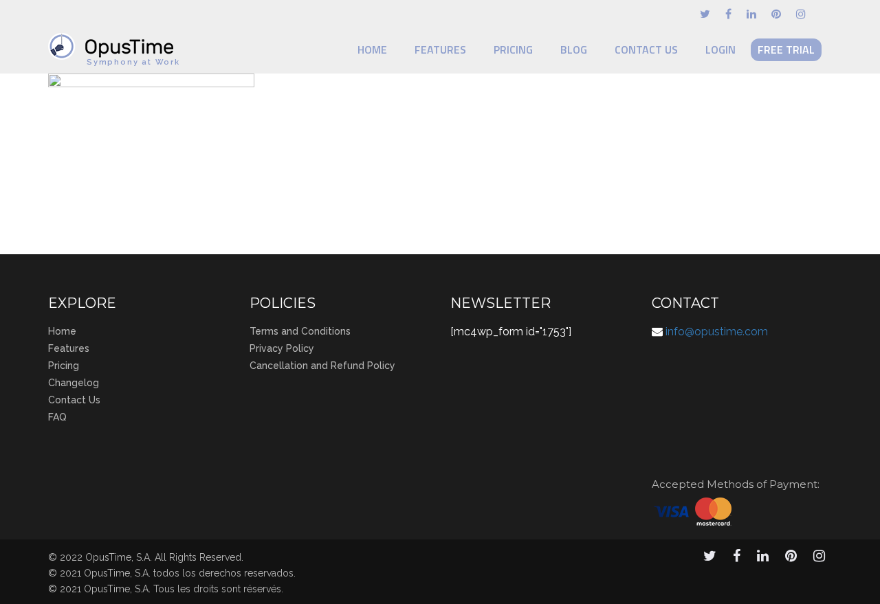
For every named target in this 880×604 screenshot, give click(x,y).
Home (372, 49)
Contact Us (646, 49)
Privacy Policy (282, 348)
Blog (573, 49)
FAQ (57, 417)
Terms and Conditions (300, 331)
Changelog (73, 382)
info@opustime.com (717, 331)
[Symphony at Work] (114, 40)
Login (720, 49)
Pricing (513, 49)
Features (440, 49)
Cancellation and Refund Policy (322, 365)
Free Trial (786, 49)
